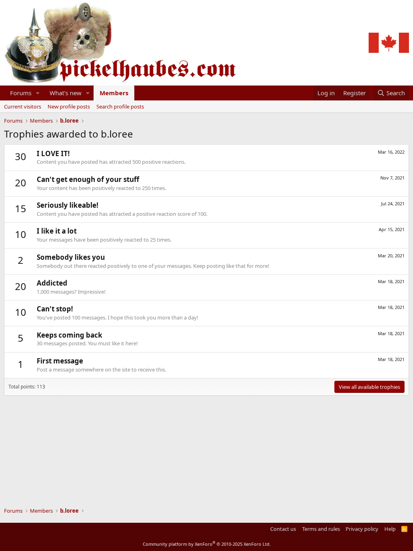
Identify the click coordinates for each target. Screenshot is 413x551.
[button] (38, 93)
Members (114, 93)
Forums (20, 93)
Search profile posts (120, 106)
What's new (65, 93)
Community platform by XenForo (207, 544)
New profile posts (69, 106)
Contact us (283, 528)
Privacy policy (362, 528)
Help (390, 528)
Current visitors (22, 106)
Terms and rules (321, 528)
